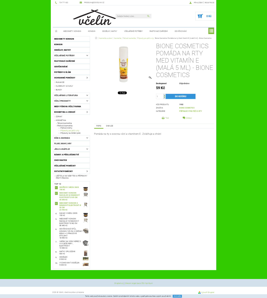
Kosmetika (61, 120)
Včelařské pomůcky (65, 166)
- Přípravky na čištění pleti (70, 133)
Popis (98, 126)
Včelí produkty (62, 101)
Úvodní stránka (56, 31)
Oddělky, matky (109, 31)
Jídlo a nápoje (62, 149)
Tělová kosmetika (64, 123)
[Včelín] (93, 16)
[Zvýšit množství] (164, 95)
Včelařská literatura (66, 95)
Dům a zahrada (62, 138)
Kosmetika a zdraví (64, 112)
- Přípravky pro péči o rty (69, 130)
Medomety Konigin (72, 31)
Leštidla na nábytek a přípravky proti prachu (71, 177)
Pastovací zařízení (159, 31)
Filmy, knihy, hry (62, 143)
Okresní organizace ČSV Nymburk (139, 283)
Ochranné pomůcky (64, 78)
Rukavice (60, 82)
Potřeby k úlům (62, 72)
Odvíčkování (181, 31)
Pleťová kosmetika (64, 126)
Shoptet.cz (118, 283)
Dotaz (189, 118)
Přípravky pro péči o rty (190, 111)
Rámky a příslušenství (66, 155)
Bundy (59, 90)
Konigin (91, 31)
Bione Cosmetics (186, 108)
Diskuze (109, 126)
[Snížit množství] (164, 97)
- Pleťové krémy (66, 128)
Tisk (167, 118)
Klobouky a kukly (64, 86)
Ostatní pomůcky (63, 171)
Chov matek (60, 160)
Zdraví (59, 116)
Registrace (209, 3)
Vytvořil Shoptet (207, 292)
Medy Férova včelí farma (67, 106)
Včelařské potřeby (133, 31)
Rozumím (177, 296)
